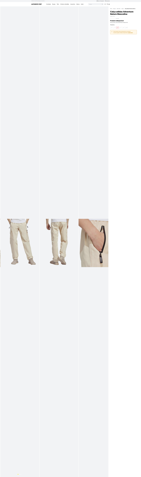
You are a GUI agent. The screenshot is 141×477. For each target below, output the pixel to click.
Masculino (118, 8)
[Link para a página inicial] (111, 8)
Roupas (114, 8)
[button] (111, 28)
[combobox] (96, 4)
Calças (123, 8)
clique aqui (130, 32)
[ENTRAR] (105, 4)
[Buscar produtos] (102, 4)
